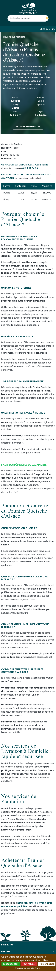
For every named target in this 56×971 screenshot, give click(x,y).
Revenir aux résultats (14, 36)
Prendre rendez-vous (28, 126)
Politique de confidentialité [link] (28, 968)
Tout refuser (29, 964)
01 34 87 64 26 (47, 28)
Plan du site (7, 944)
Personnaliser (47, 964)
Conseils (5, 951)
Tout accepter (10, 964)
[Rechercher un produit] (47, 18)
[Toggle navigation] (4, 29)
